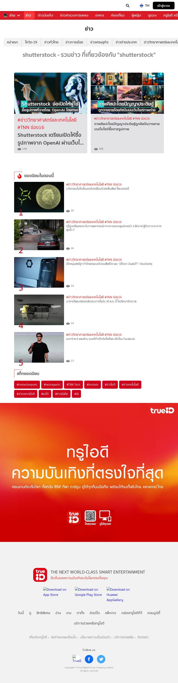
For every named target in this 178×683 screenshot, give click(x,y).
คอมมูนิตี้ (153, 612)
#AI (76, 394)
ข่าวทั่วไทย (51, 42)
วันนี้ (21, 612)
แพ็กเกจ (110, 612)
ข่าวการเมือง (74, 42)
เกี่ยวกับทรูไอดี (38, 637)
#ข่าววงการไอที (26, 394)
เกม (68, 612)
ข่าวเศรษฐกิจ (99, 42)
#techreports (52, 384)
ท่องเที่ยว (118, 15)
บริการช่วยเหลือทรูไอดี (89, 623)
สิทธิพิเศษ (43, 612)
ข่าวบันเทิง (45, 15)
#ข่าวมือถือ (61, 394)
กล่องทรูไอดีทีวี (131, 612)
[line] (77, 659)
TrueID (12, 5)
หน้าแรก (12, 42)
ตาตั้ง (80, 612)
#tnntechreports (27, 384)
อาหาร (99, 15)
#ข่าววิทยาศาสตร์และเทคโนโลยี (47, 120)
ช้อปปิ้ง (95, 612)
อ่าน (12, 15)
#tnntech (92, 384)
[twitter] (101, 659)
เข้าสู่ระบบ (163, 5)
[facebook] (89, 659)
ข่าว (28, 15)
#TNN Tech (73, 384)
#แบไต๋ (45, 394)
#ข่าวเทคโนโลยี (130, 384)
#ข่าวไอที (110, 384)
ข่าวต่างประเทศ (126, 42)
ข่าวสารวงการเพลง (74, 15)
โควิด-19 (31, 42)
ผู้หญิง (136, 15)
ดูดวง (152, 15)
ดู (30, 612)
